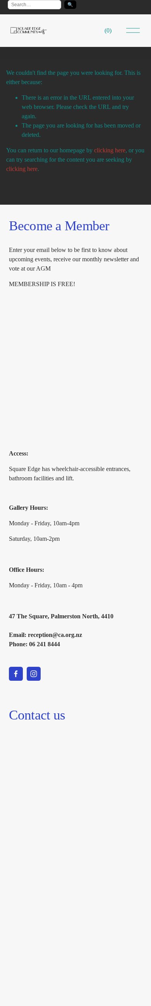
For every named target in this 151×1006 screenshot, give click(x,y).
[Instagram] (34, 674)
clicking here (109, 150)
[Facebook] (16, 674)
